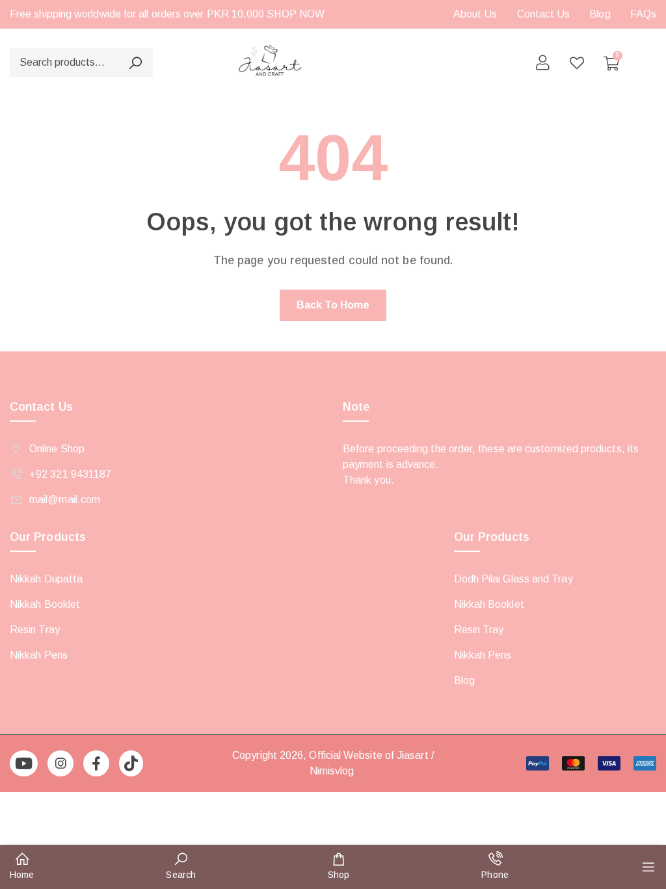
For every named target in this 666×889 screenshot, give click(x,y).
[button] (22, 866)
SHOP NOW (296, 14)
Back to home (333, 304)
